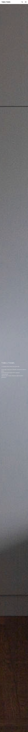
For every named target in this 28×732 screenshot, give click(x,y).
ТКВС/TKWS (5, 2)
